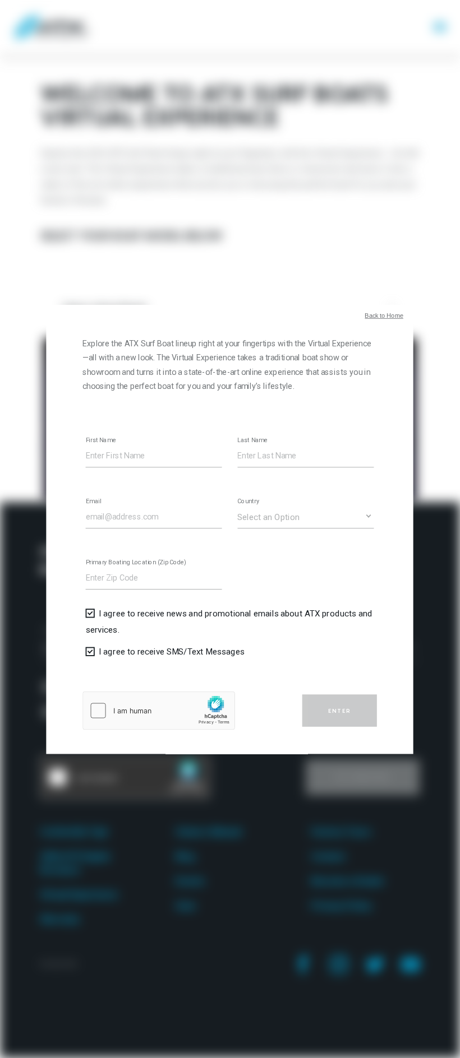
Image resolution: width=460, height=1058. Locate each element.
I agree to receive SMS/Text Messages (172, 651)
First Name (101, 440)
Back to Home (384, 315)
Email (94, 501)
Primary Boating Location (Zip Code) (136, 562)
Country (249, 501)
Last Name (253, 440)
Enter (339, 710)
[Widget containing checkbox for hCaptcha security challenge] (159, 710)
